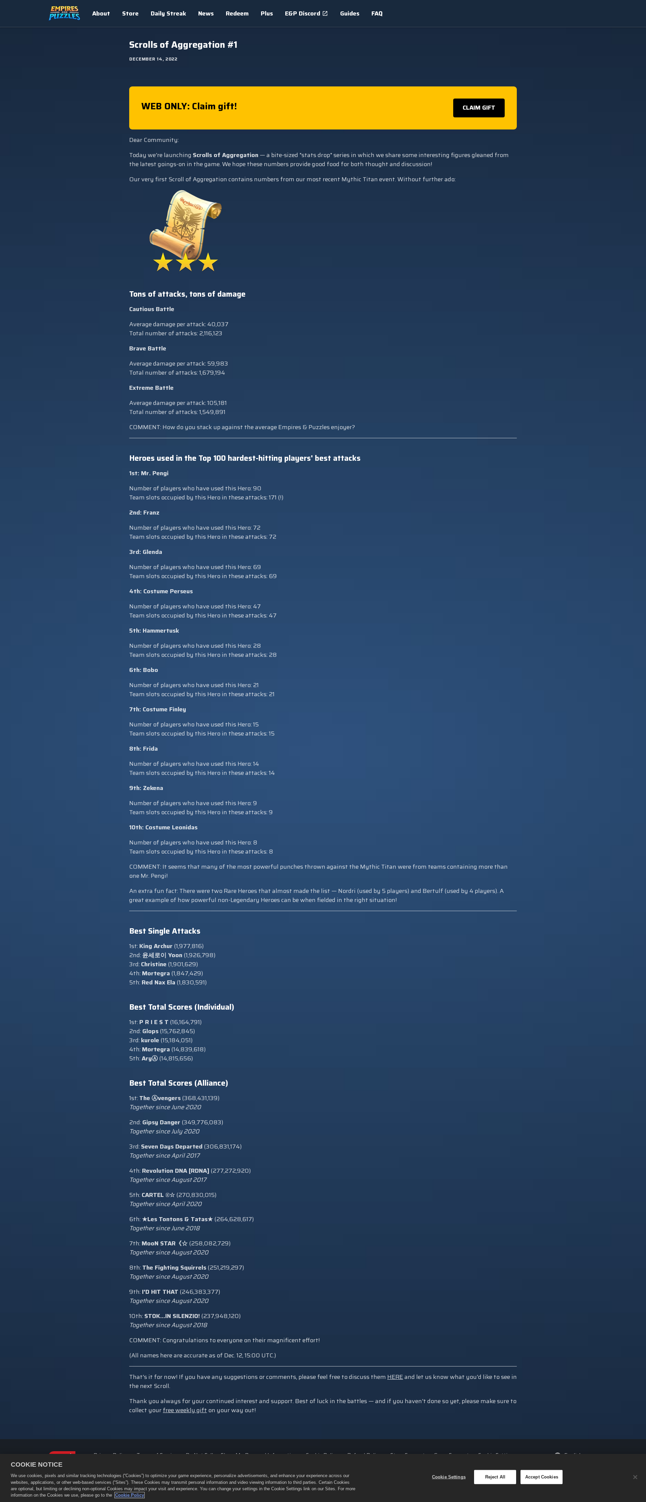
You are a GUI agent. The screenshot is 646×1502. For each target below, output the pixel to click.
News (206, 13)
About (101, 13)
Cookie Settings (449, 1476)
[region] (323, 1478)
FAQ (377, 13)
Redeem (237, 13)
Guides (349, 13)
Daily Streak (168, 13)
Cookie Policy (129, 1495)
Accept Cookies (541, 1476)
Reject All (495, 1476)
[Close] (635, 1477)
